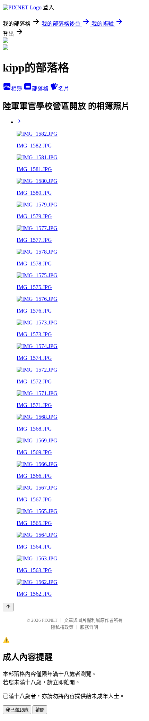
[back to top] (8, 607)
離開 (39, 710)
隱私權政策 (62, 627)
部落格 (41, 89)
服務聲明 (89, 627)
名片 (63, 89)
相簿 (17, 89)
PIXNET (50, 620)
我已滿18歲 (17, 710)
